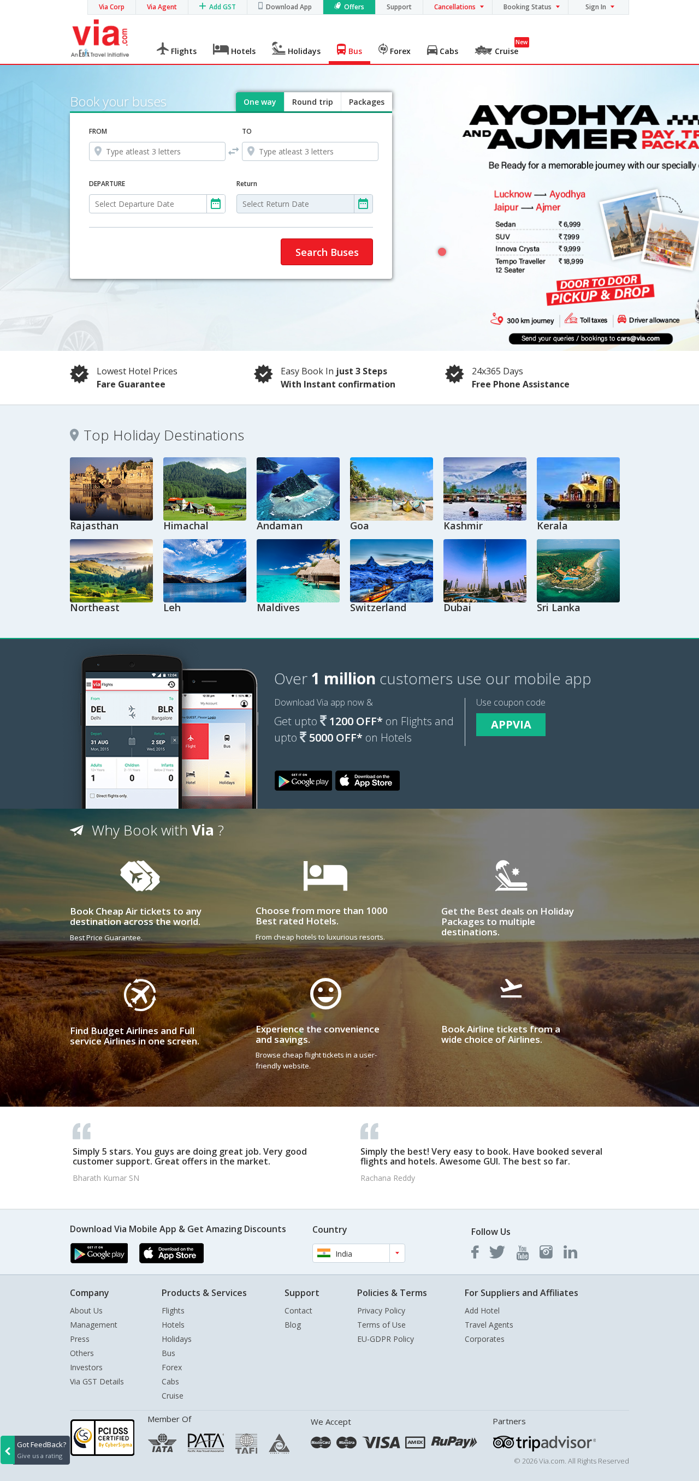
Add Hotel (482, 1310)
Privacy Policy (381, 1310)
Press (80, 1339)
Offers (354, 6)
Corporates (485, 1339)
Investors (86, 1367)
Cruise (172, 1395)
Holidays (177, 1339)
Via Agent (162, 6)
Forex (172, 1367)
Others (82, 1353)
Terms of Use (381, 1324)
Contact (298, 1310)
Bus (168, 1353)
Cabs (170, 1381)
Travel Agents (489, 1324)
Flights (173, 1310)
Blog (293, 1324)
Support (399, 6)
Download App (289, 6)
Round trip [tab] (312, 102)
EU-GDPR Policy (385, 1339)
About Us (86, 1310)
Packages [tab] (366, 102)
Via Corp (112, 6)
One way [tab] (260, 102)
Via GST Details (97, 1381)
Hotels (173, 1324)
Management (93, 1324)
